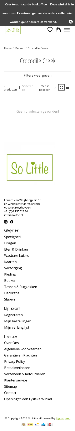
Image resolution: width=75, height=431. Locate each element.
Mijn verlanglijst (16, 327)
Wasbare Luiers (16, 255)
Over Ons (11, 342)
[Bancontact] (36, 425)
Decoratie (11, 293)
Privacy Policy (14, 361)
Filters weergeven (37, 75)
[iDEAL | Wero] (30, 425)
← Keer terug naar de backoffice (24, 4)
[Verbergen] (71, 21)
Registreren (13, 315)
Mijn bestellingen (17, 321)
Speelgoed (12, 237)
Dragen (10, 243)
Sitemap (10, 386)
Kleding (10, 274)
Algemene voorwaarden (22, 349)
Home (8, 48)
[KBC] (43, 425)
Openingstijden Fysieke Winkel (28, 399)
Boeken (10, 280)
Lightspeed (63, 418)
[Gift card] (49, 425)
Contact (10, 392)
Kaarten (10, 262)
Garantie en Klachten (20, 355)
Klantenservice (15, 380)
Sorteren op (27, 88)
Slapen (9, 299)
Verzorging (13, 268)
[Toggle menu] (66, 30)
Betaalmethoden (17, 367)
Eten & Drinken (16, 249)
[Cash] (23, 425)
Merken (20, 48)
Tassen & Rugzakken (20, 286)
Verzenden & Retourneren (24, 374)
